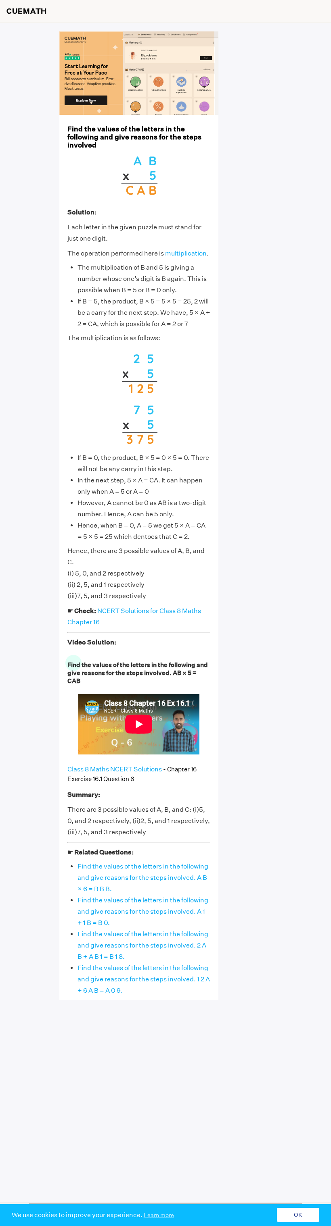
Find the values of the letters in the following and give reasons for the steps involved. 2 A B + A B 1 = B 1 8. (143, 945)
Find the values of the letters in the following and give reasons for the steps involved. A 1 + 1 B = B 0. (143, 911)
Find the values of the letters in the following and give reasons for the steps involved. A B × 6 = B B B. (143, 877)
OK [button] (298, 1215)
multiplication (186, 253)
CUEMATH (26, 11)
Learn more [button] (159, 1215)
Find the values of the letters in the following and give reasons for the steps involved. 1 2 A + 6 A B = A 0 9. (144, 979)
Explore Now (86, 100)
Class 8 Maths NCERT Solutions (114, 769)
